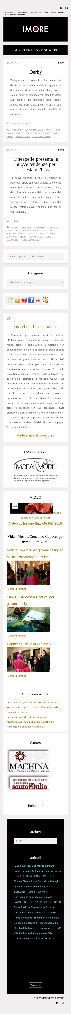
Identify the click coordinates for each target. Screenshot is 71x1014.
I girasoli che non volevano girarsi (32, 886)
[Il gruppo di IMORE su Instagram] (24, 302)
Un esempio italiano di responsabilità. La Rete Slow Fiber (36, 923)
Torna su (34, 985)
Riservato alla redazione (15, 15)
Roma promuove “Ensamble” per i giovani (36, 917)
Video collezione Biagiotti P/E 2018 (35, 523)
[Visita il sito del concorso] (8, 318)
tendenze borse (15, 234)
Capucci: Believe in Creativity (29, 644)
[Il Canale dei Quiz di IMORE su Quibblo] (45, 302)
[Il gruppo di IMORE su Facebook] (31, 302)
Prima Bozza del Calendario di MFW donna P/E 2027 (37, 872)
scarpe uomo (23, 136)
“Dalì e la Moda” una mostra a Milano (34, 865)
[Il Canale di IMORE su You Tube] (38, 302)
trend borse (35, 237)
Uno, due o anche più (42, 721)
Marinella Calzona (17, 721)
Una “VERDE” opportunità (32, 717)
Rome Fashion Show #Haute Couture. (34, 907)
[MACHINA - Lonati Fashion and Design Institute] (28, 771)
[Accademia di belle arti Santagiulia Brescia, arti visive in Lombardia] (28, 790)
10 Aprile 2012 (14, 150)
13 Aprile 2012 (14, 63)
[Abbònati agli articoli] (17, 302)
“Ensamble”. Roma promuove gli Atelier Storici (35, 913)
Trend (15, 221)
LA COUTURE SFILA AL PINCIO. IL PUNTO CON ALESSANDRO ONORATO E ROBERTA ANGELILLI (37, 903)
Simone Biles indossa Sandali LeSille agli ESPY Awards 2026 (36, 882)
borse (15, 227)
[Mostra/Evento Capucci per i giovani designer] (28, 671)
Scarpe (19, 133)
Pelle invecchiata (32, 231)
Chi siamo (9, 13)
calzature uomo (34, 130)
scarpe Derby (33, 133)
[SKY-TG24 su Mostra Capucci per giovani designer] (28, 630)
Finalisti (31, 327)
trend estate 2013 (30, 240)
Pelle (18, 231)
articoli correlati (18, 588)
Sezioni (19, 327)
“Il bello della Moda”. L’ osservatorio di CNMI (38, 928)
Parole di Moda (20, 123)
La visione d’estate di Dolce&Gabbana (34, 938)
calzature (17, 130)
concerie (26, 227)
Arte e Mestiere (57, 13)
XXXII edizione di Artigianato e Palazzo (35, 933)
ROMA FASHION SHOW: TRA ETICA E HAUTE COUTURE (35, 877)
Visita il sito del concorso (35, 435)
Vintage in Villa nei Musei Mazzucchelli (38, 702)
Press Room (22, 13)
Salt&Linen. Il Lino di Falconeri (30, 891)
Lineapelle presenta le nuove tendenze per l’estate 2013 (35, 164)
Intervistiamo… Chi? (39, 13)
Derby (35, 72)
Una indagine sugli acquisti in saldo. (33, 896)
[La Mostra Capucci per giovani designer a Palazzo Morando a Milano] (28, 584)
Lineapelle (38, 227)
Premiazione (47, 327)
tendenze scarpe (41, 136)
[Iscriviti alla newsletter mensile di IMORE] (10, 302)
